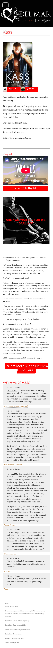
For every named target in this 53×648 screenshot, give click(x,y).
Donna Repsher (10, 525)
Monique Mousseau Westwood (16, 406)
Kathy (6, 589)
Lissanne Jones (10, 553)
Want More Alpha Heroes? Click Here (27, 368)
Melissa (7, 571)
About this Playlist (25, 188)
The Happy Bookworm (13, 464)
